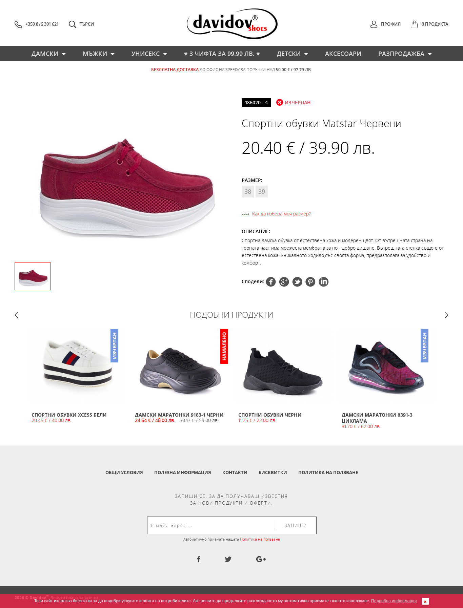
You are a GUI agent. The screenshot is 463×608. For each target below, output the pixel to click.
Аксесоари (343, 53)
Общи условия (124, 472)
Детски (289, 53)
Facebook (271, 282)
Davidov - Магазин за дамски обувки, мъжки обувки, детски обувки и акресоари (232, 23)
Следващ (446, 315)
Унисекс (146, 53)
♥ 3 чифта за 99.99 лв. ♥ (222, 53)
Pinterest (297, 282)
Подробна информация (394, 600)
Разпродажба (401, 53)
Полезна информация (182, 472)
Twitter (284, 282)
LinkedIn (324, 282)
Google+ (310, 282)
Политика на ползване (328, 472)
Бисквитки (273, 472)
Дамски (45, 53)
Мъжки (95, 53)
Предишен (16, 315)
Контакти (234, 472)
